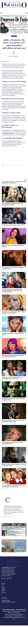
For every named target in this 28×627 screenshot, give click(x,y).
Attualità (3, 589)
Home (3, 586)
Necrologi (14, 36)
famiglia (13, 131)
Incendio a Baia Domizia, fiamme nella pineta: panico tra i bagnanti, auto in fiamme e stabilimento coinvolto (19, 546)
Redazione (15, 56)
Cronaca (3, 587)
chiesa (10, 117)
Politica (3, 590)
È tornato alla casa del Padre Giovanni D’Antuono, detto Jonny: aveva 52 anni (9, 531)
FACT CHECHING (6, 600)
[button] (26, 13)
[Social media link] (4, 516)
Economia (4, 592)
